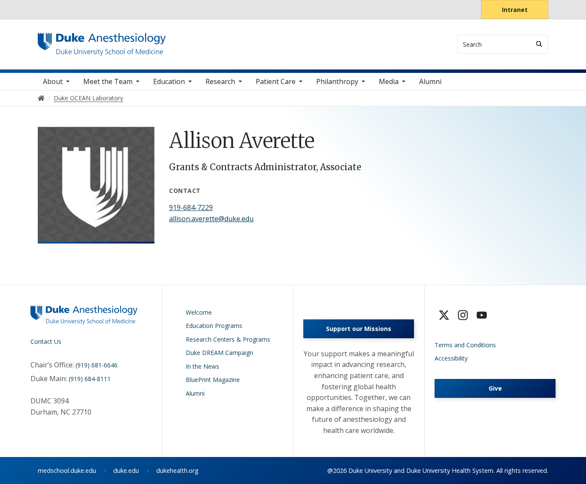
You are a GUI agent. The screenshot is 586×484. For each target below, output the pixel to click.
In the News (202, 366)
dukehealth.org (177, 470)
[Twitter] (444, 315)
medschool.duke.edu (67, 470)
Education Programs (214, 326)
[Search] (539, 44)
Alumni (430, 81)
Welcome (199, 312)
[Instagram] (462, 315)
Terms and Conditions (465, 345)
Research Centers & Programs (228, 339)
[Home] (102, 41)
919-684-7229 (191, 207)
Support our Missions (358, 329)
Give (495, 388)
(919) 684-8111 (90, 379)
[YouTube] (481, 315)
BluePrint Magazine (213, 380)
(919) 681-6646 (97, 365)
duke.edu (126, 470)
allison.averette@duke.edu (211, 218)
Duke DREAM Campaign (219, 353)
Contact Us (45, 341)
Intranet (515, 10)
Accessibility (451, 358)
